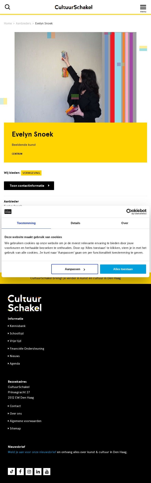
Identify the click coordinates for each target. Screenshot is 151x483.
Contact (15, 406)
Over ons (16, 413)
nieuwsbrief (32, 452)
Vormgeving (31, 173)
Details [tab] (75, 223)
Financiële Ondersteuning (27, 348)
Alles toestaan (123, 269)
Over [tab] (124, 223)
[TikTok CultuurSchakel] (11, 471)
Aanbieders (23, 23)
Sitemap (15, 428)
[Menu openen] (143, 7)
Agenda (15, 363)
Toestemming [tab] (26, 223)
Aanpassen (72, 269)
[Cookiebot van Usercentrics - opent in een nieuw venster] (129, 212)
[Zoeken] (7, 7)
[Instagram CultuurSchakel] (29, 471)
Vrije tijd (15, 341)
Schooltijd (17, 333)
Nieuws (15, 356)
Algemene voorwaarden (25, 421)
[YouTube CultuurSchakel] (46, 471)
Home (8, 23)
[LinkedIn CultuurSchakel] (37, 471)
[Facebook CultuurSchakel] (20, 471)
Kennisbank (18, 326)
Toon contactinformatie (27, 186)
